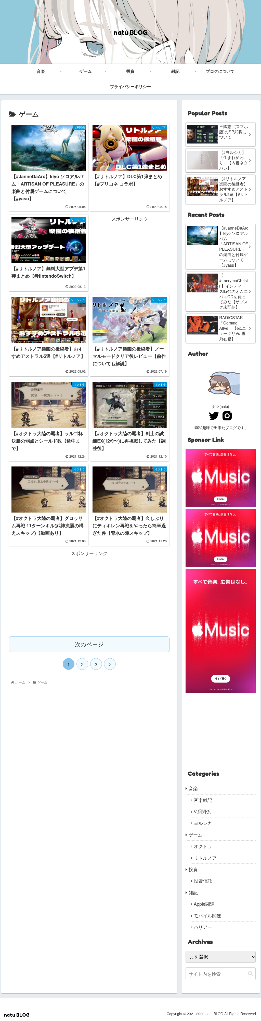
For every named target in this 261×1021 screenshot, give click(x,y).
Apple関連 (204, 903)
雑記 (193, 892)
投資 (193, 869)
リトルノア (205, 857)
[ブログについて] (220, 399)
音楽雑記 (203, 800)
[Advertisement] (129, 254)
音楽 (193, 788)
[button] (250, 973)
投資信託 (203, 880)
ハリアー (203, 927)
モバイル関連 (207, 915)
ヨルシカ (203, 822)
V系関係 (202, 811)
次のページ (89, 644)
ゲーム (195, 834)
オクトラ (203, 846)
